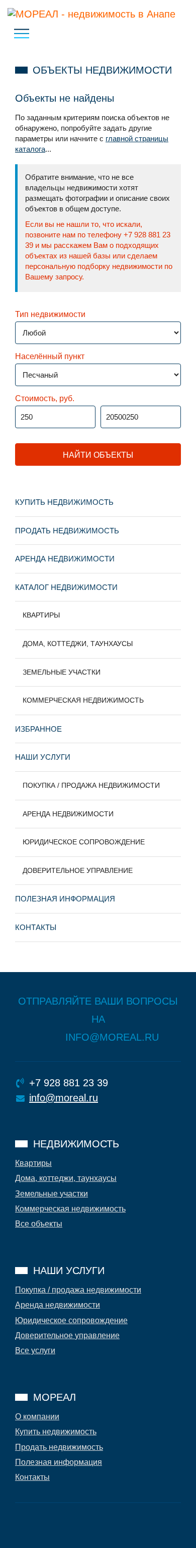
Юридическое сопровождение (84, 842)
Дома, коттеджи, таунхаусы (78, 644)
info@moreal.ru (63, 1097)
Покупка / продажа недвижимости (91, 785)
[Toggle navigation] (22, 34)
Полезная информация (65, 898)
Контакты (35, 927)
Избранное (38, 729)
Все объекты (38, 1223)
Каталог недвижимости (66, 587)
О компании (37, 1416)
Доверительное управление (78, 870)
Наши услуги (42, 757)
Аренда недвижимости (65, 558)
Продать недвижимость (67, 530)
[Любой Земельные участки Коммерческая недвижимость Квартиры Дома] (56, 337)
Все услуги (35, 1350)
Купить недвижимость (64, 502)
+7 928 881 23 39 (68, 1082)
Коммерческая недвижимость (83, 700)
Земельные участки (62, 672)
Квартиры (41, 615)
